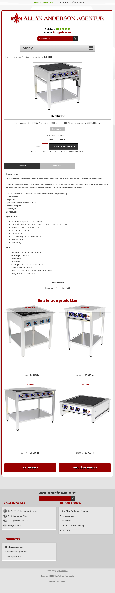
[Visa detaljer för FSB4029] (85, 409)
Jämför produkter (13, 556)
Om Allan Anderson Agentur (75, 511)
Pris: (51, 139)
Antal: (38, 146)
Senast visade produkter (16, 551)
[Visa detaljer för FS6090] (30, 409)
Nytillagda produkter (14, 547)
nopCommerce (62, 571)
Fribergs (49, 288)
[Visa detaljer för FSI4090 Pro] (30, 331)
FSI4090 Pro (30, 307)
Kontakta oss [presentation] (57, 166)
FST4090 (85, 307)
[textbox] (55, 38)
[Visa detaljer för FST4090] (85, 331)
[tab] (22, 166)
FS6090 (30, 384)
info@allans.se (62, 32)
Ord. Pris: (51, 135)
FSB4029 (85, 384)
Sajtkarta (66, 530)
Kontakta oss (68, 516)
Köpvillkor (66, 520)
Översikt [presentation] (22, 166)
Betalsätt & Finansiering (73, 525)
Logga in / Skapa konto (43, 2)
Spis (63, 288)
